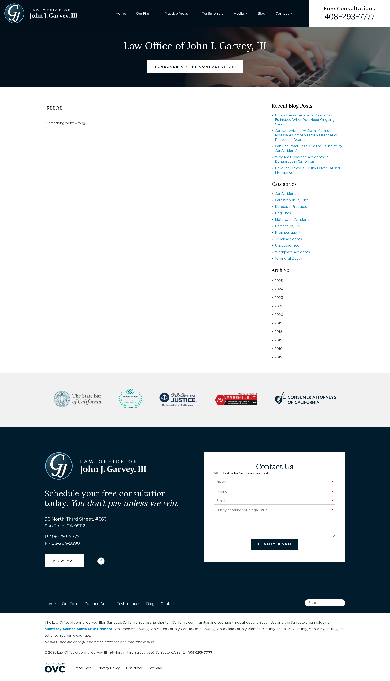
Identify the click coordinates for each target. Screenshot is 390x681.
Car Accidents (286, 194)
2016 (277, 349)
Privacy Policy (109, 668)
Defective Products (291, 207)
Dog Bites (283, 213)
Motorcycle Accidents (292, 220)
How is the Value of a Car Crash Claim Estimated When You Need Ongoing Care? (305, 119)
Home (121, 13)
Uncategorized (287, 245)
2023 (277, 298)
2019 (277, 323)
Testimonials (212, 13)
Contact (282, 13)
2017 (277, 340)
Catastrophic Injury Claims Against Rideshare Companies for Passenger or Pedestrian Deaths (306, 135)
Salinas (69, 629)
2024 (277, 289)
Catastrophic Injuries (291, 200)
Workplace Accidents (292, 252)
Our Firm (143, 13)
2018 (277, 332)
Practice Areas (176, 13)
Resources (82, 668)
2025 (277, 281)
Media (238, 13)
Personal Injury (287, 226)
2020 (277, 315)
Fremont (104, 629)
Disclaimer (134, 668)
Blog (261, 13)
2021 (277, 306)
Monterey (53, 629)
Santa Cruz (86, 629)
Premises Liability (288, 233)
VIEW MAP (64, 561)
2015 (277, 357)
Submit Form (274, 544)
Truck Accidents (288, 239)
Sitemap (155, 668)
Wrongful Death (288, 258)
